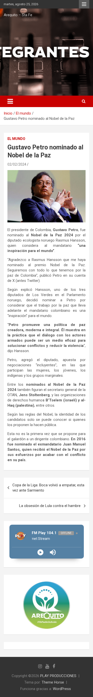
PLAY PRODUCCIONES (58, 676)
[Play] (40, 552)
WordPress (62, 689)
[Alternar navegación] (10, 101)
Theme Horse (53, 682)
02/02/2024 (16, 164)
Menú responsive (84, 4)
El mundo (16, 139)
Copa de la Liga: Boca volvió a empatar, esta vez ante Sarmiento (48, 488)
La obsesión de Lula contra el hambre (50, 506)
